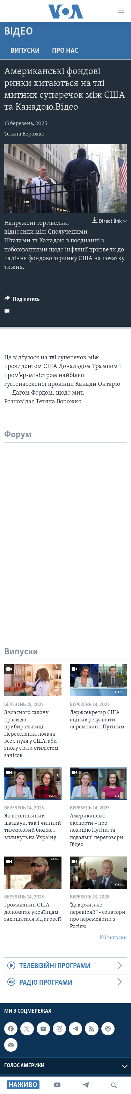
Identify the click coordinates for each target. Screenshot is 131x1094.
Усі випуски (113, 937)
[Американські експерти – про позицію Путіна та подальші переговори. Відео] (98, 784)
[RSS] (91, 1028)
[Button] (22, 300)
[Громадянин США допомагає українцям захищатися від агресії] (32, 873)
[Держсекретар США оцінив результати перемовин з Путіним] (98, 680)
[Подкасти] (108, 1028)
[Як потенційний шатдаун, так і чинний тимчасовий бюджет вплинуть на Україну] (32, 784)
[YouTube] (57, 1085)
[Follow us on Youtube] (43, 1028)
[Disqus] (65, 530)
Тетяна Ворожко (24, 134)
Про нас (65, 50)
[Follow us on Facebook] (10, 1028)
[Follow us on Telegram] (75, 1028)
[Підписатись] (10, 1044)
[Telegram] (85, 1085)
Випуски (24, 50)
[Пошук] (113, 1085)
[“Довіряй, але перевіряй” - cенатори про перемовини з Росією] (98, 873)
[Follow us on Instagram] (59, 1028)
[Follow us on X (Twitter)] (27, 1028)
